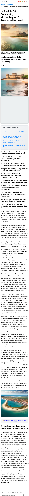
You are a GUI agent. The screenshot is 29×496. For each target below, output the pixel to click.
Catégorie (10, 4)
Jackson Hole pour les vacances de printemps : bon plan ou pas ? (12, 137)
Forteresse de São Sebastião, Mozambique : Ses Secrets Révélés (14, 141)
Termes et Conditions (8, 495)
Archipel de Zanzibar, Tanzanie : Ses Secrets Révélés (14, 146)
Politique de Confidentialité (10, 493)
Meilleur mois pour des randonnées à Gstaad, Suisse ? (14, 132)
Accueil (3, 4)
